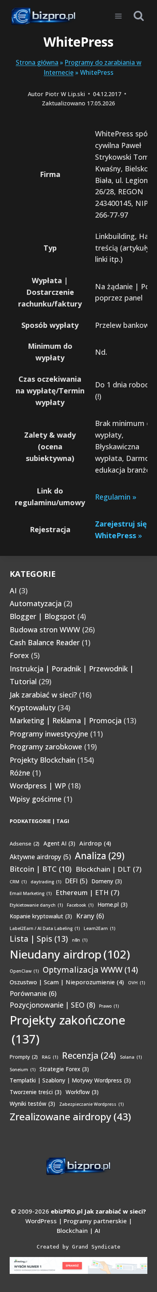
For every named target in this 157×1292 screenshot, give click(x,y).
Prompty (24, 1056)
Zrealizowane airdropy (70, 1116)
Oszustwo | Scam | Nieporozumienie (67, 982)
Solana (131, 1057)
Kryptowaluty (33, 707)
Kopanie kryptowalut (41, 916)
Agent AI (59, 843)
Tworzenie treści (36, 1092)
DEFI (76, 880)
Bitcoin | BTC (41, 869)
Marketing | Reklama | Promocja (66, 720)
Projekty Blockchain (42, 760)
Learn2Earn (99, 928)
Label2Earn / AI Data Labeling (45, 928)
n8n (79, 940)
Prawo (109, 1006)
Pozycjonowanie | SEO (52, 1005)
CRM (18, 882)
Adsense (24, 843)
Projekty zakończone (67, 1029)
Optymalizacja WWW (90, 969)
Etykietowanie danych (36, 905)
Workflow (82, 1092)
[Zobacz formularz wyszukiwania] (138, 16)
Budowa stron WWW (45, 629)
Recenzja (89, 1055)
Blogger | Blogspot (42, 616)
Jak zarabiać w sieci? (43, 694)
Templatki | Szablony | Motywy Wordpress (70, 1080)
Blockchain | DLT (108, 869)
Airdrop (95, 843)
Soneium (22, 1069)
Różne (20, 773)
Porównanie (33, 993)
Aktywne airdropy (40, 856)
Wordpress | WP (38, 785)
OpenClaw (24, 971)
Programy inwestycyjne (49, 734)
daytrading (46, 882)
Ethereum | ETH (87, 892)
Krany (90, 915)
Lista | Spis (39, 938)
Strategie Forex (64, 1069)
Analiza (99, 856)
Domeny (106, 881)
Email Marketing (31, 893)
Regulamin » (115, 497)
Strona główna (37, 62)
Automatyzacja (36, 603)
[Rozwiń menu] (118, 16)
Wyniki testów (32, 1103)
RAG (50, 1057)
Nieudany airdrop (70, 954)
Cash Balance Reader (45, 642)
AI (13, 590)
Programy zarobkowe (46, 746)
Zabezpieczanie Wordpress (91, 1104)
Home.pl (112, 904)
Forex (19, 655)
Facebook (80, 905)
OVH (136, 982)
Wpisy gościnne (36, 799)
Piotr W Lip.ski (65, 94)
